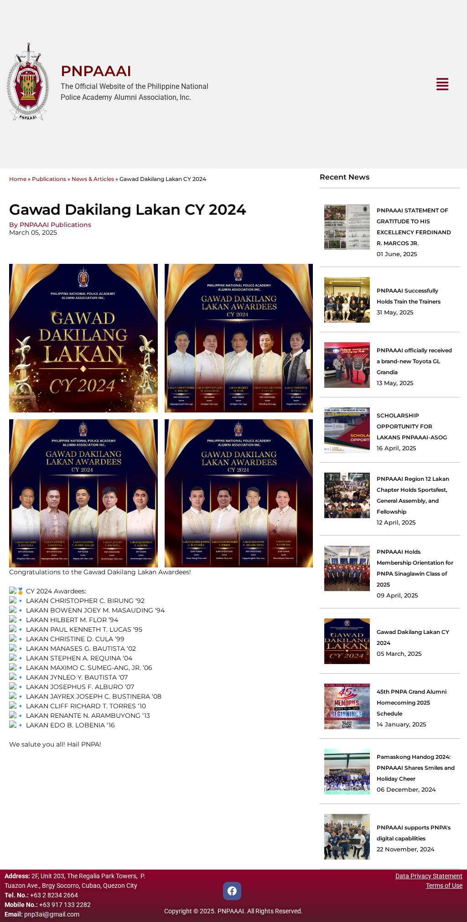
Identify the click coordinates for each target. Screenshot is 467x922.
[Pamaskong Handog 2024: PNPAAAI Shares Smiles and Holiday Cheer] (347, 771)
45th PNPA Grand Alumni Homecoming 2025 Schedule (411, 702)
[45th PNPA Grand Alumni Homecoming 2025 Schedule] (347, 706)
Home (17, 178)
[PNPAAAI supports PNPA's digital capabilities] (347, 837)
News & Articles (93, 178)
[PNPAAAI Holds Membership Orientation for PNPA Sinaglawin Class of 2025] (347, 568)
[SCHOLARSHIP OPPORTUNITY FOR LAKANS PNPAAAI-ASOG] (347, 430)
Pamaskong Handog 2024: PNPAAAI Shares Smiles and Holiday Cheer (416, 767)
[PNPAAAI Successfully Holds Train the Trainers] (347, 300)
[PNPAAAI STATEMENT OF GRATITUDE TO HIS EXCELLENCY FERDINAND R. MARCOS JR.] (347, 227)
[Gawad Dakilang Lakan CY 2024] (347, 641)
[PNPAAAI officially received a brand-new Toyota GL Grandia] (347, 365)
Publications (49, 178)
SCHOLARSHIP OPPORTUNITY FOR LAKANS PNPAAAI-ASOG (412, 426)
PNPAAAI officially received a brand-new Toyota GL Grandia (414, 361)
